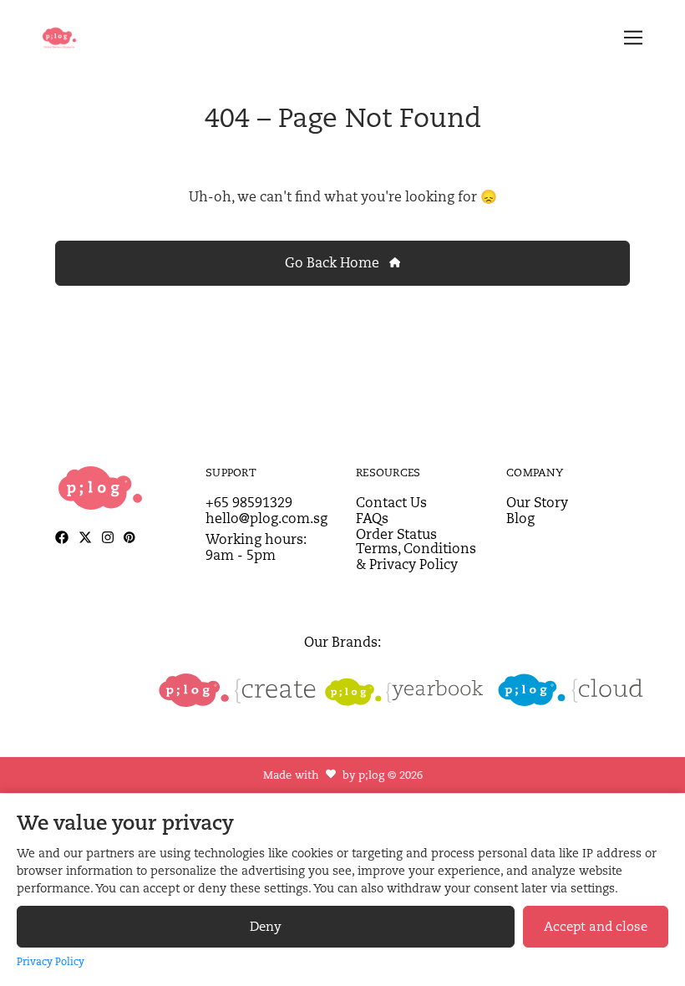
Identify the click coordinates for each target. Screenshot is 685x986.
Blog (520, 518)
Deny (266, 926)
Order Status (396, 534)
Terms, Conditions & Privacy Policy (416, 556)
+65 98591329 (249, 503)
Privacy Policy (50, 961)
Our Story (537, 503)
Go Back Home (334, 263)
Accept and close (595, 926)
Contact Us (391, 503)
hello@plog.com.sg (266, 518)
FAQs (372, 518)
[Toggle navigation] (630, 38)
